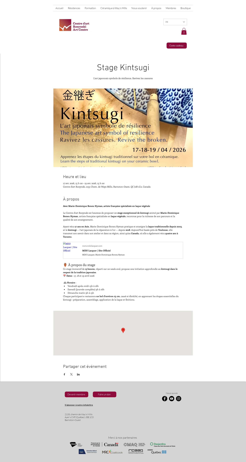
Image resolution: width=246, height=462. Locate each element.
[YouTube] (171, 398)
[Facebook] (164, 398)
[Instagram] (178, 398)
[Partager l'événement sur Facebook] (64, 374)
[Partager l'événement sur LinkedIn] (78, 374)
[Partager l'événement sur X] (71, 374)
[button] (184, 31)
